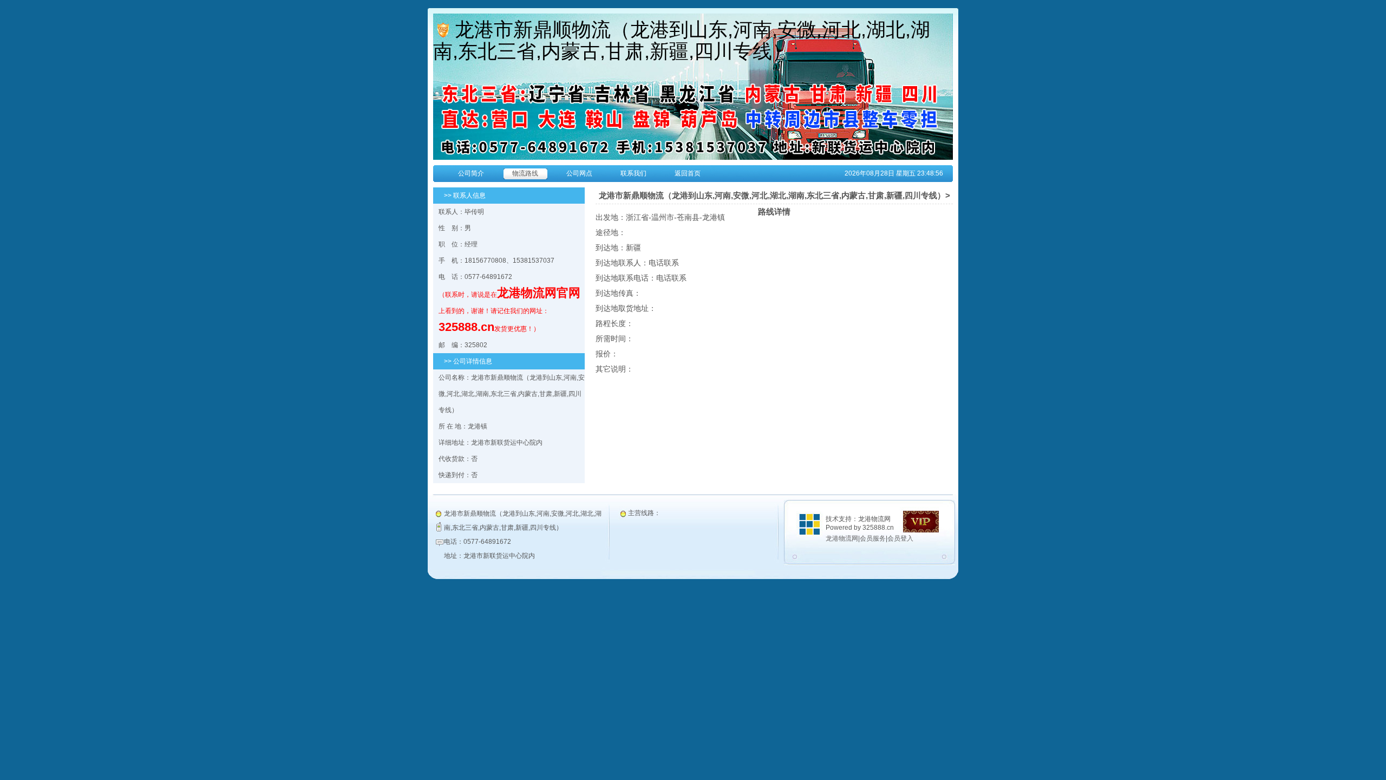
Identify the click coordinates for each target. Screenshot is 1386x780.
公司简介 (471, 173)
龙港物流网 (842, 538)
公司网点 (579, 173)
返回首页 (688, 173)
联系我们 (633, 173)
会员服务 (873, 538)
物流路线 (525, 173)
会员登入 (900, 538)
